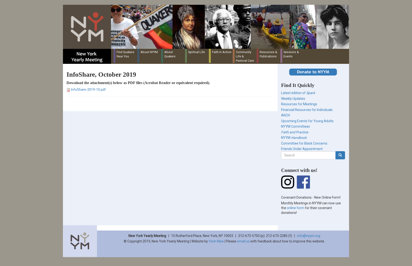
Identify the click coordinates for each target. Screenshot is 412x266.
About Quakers (169, 54)
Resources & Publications (268, 54)
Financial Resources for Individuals (307, 110)
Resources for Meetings (299, 104)
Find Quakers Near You (125, 54)
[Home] (208, 27)
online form (295, 208)
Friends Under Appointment (302, 149)
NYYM (294, 138)
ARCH (285, 115)
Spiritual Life (196, 52)
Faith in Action (222, 52)
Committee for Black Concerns (304, 143)
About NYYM (149, 52)
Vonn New (216, 241)
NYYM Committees (295, 126)
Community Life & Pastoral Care (245, 56)
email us (243, 241)
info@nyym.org (308, 236)
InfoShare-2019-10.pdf (88, 89)
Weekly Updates (293, 98)
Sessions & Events (291, 54)
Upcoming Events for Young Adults (307, 121)
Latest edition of (298, 93)
